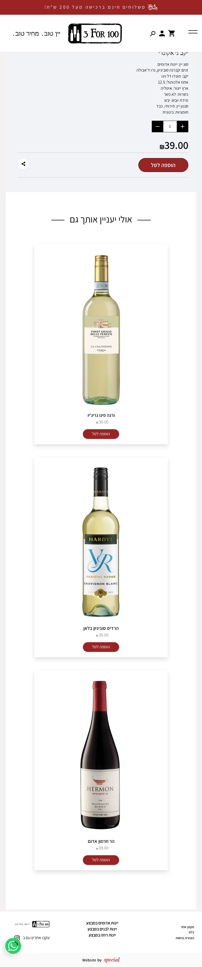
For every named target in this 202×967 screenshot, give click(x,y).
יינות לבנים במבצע (102, 929)
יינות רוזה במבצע (102, 935)
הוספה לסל (163, 165)
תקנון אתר (187, 927)
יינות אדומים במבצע (102, 922)
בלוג (191, 932)
